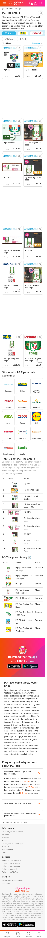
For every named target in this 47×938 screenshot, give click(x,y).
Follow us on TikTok (10, 872)
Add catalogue (7, 849)
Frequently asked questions (12, 832)
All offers (9, 9)
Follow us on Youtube (10, 869)
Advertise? (6, 835)
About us (5, 846)
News (4, 852)
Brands (4, 840)
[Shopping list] (36, 3)
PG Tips (27, 781)
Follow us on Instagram (11, 866)
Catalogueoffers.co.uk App (12, 843)
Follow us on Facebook (11, 863)
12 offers (6, 43)
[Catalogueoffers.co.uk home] (16, 3)
